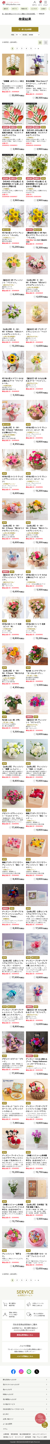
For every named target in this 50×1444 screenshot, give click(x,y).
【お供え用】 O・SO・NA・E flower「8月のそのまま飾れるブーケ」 (12, 429)
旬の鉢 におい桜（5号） (11, 720)
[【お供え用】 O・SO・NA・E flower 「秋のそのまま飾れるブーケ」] (13, 654)
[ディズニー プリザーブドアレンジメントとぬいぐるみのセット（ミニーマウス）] (37, 1090)
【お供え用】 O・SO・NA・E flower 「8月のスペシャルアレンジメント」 (12, 331)
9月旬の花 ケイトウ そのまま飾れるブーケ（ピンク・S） (36, 577)
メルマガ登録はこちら (25, 1356)
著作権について (8, 1437)
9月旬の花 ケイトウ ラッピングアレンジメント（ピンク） (12, 479)
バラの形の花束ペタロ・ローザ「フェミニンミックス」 (36, 1256)
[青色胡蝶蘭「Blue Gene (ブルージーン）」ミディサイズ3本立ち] (37, 65)
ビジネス (34, 9)
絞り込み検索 (27, 29)
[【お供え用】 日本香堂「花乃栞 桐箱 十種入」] (37, 1188)
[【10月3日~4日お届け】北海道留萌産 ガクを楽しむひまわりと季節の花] (37, 165)
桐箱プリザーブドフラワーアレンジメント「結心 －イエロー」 (36, 864)
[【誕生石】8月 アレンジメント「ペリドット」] (13, 263)
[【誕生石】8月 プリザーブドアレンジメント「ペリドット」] (37, 313)
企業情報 (6, 1434)
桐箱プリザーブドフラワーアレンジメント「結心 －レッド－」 (36, 815)
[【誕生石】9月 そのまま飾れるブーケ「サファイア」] (37, 993)
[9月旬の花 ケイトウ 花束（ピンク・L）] (37, 608)
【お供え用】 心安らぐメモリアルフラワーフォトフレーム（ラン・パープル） (36, 913)
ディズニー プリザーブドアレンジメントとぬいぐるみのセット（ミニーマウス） (36, 1108)
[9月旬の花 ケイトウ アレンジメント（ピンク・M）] (37, 411)
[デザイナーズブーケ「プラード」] (13, 1042)
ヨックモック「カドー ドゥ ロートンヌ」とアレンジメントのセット (12, 1108)
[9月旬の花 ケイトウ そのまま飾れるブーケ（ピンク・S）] (37, 558)
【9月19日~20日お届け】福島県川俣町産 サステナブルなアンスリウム (36, 132)
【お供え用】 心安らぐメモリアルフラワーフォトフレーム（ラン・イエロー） (12, 963)
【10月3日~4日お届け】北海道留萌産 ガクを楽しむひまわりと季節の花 (36, 183)
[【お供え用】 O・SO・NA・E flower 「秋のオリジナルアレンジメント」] (13, 509)
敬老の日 (24, 9)
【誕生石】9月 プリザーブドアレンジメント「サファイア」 (12, 577)
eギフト (14, 9)
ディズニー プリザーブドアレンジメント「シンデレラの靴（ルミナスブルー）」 (12, 1012)
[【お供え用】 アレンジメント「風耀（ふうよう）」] (13, 750)
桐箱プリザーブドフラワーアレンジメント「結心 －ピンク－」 (12, 864)
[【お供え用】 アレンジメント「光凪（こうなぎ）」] (37, 750)
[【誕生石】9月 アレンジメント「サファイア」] (37, 703)
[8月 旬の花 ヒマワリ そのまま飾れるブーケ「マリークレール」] (13, 362)
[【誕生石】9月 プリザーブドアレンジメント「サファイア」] (13, 558)
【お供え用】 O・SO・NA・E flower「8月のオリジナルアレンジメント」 (36, 282)
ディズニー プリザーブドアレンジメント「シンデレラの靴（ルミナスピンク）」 (36, 963)
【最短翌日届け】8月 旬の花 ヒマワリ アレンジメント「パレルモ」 (37, 235)
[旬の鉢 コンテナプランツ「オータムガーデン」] (37, 654)
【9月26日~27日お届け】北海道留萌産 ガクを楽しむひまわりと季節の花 (12, 183)
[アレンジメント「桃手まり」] (13, 1237)
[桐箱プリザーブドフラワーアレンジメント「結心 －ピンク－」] (13, 846)
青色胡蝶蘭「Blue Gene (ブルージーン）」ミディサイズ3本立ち (37, 83)
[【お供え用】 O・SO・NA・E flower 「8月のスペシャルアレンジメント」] (13, 313)
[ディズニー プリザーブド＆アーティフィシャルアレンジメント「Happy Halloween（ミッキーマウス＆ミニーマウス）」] (13, 895)
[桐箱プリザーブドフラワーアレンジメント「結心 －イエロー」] (37, 846)
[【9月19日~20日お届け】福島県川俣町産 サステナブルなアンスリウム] (37, 114)
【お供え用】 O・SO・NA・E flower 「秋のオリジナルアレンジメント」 (13, 528)
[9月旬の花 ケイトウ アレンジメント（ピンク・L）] (37, 460)
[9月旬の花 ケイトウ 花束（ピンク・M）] (13, 608)
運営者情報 (14, 1434)
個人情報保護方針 (25, 1434)
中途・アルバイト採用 (40, 1437)
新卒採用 (28, 1437)
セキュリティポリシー (40, 1434)
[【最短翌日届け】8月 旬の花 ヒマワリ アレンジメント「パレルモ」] (37, 216)
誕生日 (6, 9)
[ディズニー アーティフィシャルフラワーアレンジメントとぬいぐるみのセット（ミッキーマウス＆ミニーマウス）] (13, 1139)
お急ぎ (43, 9)
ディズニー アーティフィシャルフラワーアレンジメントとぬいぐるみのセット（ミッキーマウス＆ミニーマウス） (12, 1160)
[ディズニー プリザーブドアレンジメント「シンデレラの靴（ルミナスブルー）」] (13, 993)
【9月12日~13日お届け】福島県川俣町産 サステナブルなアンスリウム (12, 132)
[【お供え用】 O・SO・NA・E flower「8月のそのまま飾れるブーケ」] (13, 411)
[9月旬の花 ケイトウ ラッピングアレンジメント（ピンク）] (13, 460)
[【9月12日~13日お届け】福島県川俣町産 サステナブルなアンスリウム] (13, 114)
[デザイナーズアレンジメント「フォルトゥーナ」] (13, 797)
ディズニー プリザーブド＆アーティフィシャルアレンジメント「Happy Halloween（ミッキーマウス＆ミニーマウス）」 (12, 916)
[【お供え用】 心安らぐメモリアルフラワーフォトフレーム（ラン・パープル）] (37, 895)
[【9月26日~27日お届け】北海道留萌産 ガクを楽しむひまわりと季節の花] (13, 165)
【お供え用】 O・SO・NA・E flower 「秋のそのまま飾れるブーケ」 (13, 673)
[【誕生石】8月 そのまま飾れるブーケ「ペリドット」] (37, 362)
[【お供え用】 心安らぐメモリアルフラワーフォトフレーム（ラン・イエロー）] (13, 944)
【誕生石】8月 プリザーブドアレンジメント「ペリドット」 (36, 331)
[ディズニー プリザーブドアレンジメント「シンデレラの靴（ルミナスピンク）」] (37, 944)
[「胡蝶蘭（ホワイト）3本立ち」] (13, 65)
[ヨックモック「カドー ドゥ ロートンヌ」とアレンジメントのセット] (13, 1090)
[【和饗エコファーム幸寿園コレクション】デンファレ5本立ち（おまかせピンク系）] (37, 1139)
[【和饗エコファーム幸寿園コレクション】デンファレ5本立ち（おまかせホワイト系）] (13, 1188)
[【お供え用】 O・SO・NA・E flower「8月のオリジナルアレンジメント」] (37, 263)
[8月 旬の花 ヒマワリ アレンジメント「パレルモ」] (13, 216)
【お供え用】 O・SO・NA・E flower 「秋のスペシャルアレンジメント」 (37, 528)
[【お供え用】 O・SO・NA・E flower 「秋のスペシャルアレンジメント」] (37, 509)
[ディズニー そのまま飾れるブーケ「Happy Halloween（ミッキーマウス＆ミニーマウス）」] (37, 1042)
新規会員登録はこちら (25, 1335)
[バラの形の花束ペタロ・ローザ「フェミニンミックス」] (37, 1237)
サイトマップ (19, 1437)
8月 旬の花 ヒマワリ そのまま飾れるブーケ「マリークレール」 (13, 380)
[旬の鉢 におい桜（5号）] (13, 703)
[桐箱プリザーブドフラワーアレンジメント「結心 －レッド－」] (37, 797)
